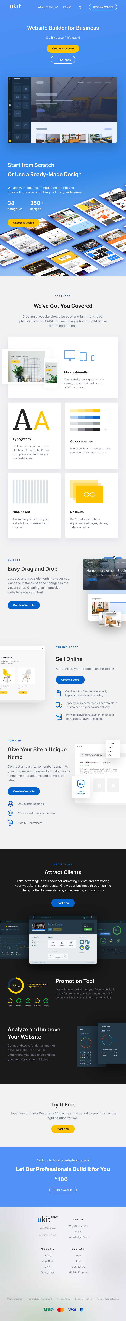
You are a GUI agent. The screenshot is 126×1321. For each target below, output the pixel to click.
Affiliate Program (78, 1272)
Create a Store (70, 679)
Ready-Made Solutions (108, 1299)
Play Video (65, 59)
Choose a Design (23, 222)
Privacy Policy (64, 1299)
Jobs (78, 1261)
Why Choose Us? (48, 7)
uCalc (47, 1255)
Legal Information (84, 1299)
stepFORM (48, 1261)
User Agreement (15, 1299)
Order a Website (63, 1189)
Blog (78, 1255)
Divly (48, 1266)
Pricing (67, 7)
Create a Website (103, 6)
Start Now (63, 903)
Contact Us (78, 1266)
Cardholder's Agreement (40, 1299)
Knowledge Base (78, 1237)
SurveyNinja (48, 1272)
